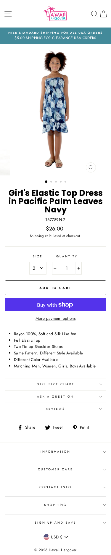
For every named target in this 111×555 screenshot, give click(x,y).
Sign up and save (56, 522)
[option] (55, 35)
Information (56, 451)
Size (38, 256)
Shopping (55, 505)
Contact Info (55, 487)
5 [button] (66, 182)
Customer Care (55, 469)
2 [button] (51, 182)
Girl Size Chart (55, 384)
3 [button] (56, 182)
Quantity (67, 256)
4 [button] (61, 182)
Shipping (37, 235)
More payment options (55, 318)
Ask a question (55, 396)
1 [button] (46, 181)
